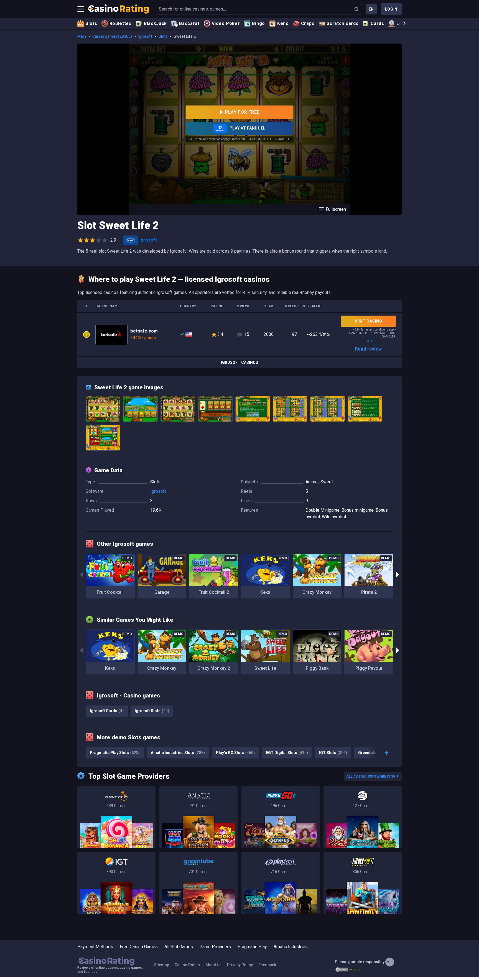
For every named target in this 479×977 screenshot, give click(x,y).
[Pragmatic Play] (116, 817)
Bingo (258, 23)
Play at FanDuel (247, 128)
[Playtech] (280, 883)
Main (81, 36)
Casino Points (187, 965)
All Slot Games (178, 946)
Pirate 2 (369, 592)
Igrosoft (145, 36)
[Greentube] (198, 883)
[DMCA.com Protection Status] (349, 969)
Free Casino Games (139, 946)
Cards (377, 23)
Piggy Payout (368, 668)
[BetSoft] (362, 883)
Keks (265, 592)
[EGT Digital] (362, 817)
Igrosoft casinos (239, 362)
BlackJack (155, 23)
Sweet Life (265, 668)
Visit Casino (368, 321)
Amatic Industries (291, 946)
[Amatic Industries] (198, 817)
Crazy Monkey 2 (213, 668)
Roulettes (120, 23)
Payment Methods (95, 946)
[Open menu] (80, 9)
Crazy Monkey (317, 592)
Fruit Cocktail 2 (213, 592)
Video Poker (226, 23)
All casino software (370, 776)
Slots (91, 23)
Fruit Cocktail (110, 592)
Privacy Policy (240, 965)
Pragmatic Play (252, 946)
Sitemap (161, 965)
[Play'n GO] (280, 817)
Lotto (402, 23)
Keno (283, 23)
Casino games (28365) (112, 36)
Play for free (242, 112)
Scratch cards (342, 23)
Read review (368, 349)
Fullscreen (336, 209)
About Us (213, 965)
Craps (308, 23)
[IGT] (116, 883)
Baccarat (189, 23)
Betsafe (239, 334)
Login (391, 9)
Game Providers (215, 946)
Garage (161, 592)
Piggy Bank (317, 668)
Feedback (267, 965)
